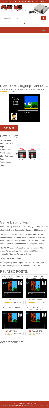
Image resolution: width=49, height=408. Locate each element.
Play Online (18, 89)
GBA (15, 1)
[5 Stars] (6, 91)
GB (6, 1)
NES (36, 1)
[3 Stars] (3, 91)
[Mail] (24, 22)
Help (13, 403)
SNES (42, 1)
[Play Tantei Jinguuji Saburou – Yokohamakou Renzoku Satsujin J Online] (13, 288)
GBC (10, 1)
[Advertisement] (24, 58)
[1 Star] (0, 91)
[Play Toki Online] (13, 320)
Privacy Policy (20, 403)
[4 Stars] (5, 91)
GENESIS (22, 1)
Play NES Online (6, 89)
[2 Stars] (2, 91)
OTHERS (32, 89)
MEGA (30, 1)
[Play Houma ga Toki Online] (36, 320)
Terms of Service (31, 403)
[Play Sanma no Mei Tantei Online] (36, 288)
